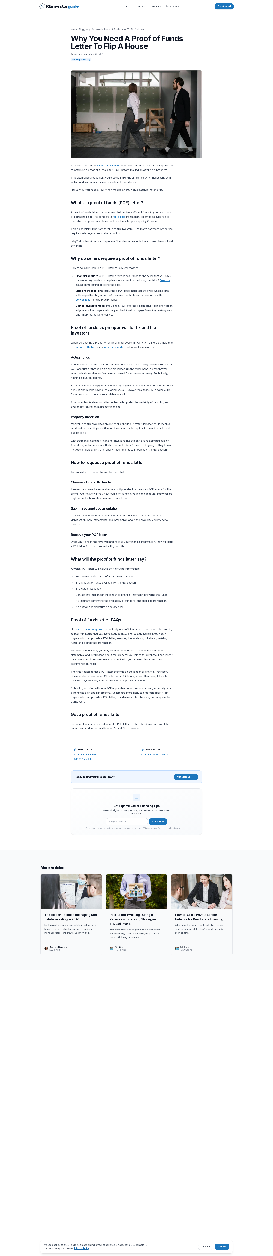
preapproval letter (84, 347)
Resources (171, 6)
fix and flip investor (108, 165)
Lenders (141, 6)
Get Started (224, 6)
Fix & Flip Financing (81, 59)
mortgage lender (114, 347)
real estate (119, 216)
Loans (126, 6)
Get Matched (184, 776)
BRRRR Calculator (83, 759)
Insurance (155, 6)
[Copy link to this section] (68, 203)
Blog (81, 29)
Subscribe (158, 821)
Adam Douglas (79, 54)
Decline (206, 1246)
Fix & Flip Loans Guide (153, 754)
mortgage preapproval (91, 629)
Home (74, 29)
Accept (222, 1246)
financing (165, 280)
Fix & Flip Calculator (85, 754)
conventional (83, 299)
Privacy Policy (81, 1248)
